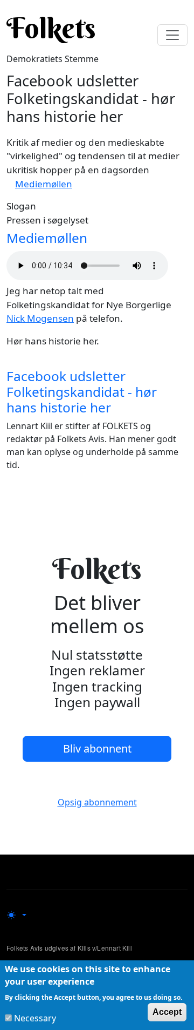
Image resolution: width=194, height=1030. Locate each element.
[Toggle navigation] (172, 35)
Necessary (35, 1018)
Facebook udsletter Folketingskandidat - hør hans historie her (81, 392)
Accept (167, 1012)
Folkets (51, 28)
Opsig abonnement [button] (97, 802)
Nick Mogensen (40, 318)
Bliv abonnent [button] (97, 748)
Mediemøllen (43, 184)
